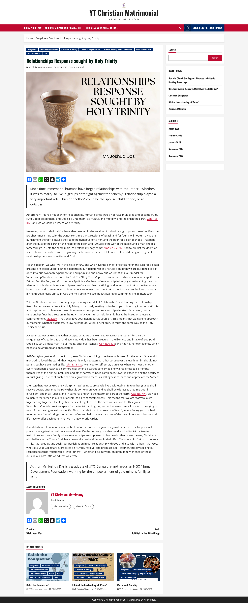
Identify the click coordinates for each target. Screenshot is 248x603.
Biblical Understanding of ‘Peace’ (89, 585)
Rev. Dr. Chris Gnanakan (40, 577)
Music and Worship (127, 585)
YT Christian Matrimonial (124, 12)
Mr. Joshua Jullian (128, 577)
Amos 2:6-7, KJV (113, 248)
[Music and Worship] (138, 567)
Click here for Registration (207, 27)
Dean (51, 573)
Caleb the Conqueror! (37, 585)
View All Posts (83, 506)
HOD (59, 573)
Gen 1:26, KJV (107, 343)
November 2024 (175, 156)
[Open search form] (180, 28)
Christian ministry (69, 49)
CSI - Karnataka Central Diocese (88, 573)
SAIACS (57, 577)
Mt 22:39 (51, 318)
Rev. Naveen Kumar (96, 577)
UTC (45, 53)
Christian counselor (50, 565)
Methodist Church (143, 49)
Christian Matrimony (49, 49)
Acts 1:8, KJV (138, 393)
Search (172, 49)
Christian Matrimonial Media (101, 28)
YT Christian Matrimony (40, 67)
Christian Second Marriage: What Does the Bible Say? (193, 89)
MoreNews (134, 599)
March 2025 (173, 128)
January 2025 (174, 142)
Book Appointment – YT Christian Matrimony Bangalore (52, 28)
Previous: (34, 531)
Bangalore (32, 49)
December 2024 (175, 149)
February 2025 (175, 135)
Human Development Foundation (118, 49)
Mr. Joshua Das (34, 53)
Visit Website (61, 506)
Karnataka (79, 577)
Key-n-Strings (146, 573)
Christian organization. (90, 49)
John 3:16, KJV (74, 364)
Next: (146, 531)
